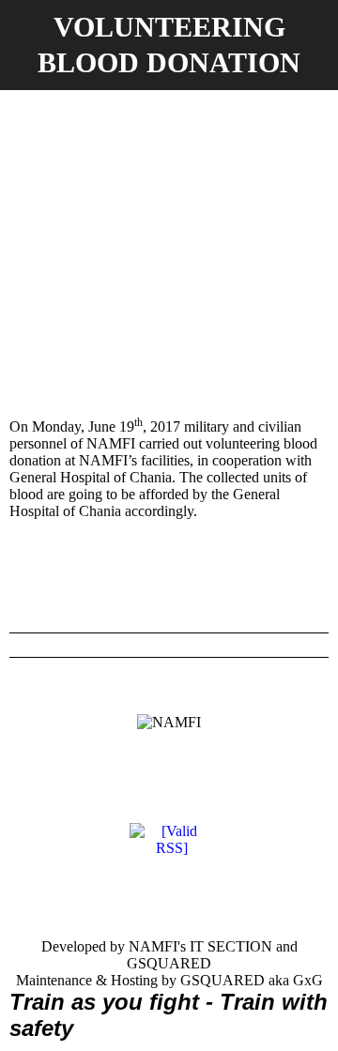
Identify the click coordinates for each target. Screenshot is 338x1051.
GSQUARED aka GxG (251, 980)
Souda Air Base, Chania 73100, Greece (70, 805)
